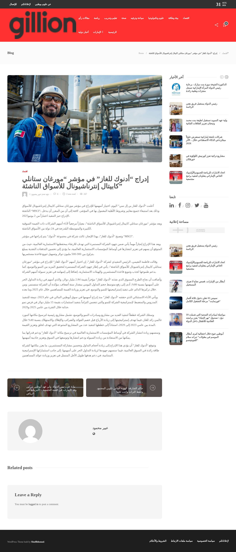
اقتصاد (186, 18)
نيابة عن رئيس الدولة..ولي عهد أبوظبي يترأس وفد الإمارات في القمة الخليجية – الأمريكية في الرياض (51, 390)
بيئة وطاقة (173, 18)
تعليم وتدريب (110, 18)
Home (141, 53)
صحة (124, 18)
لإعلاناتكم (26, 4)
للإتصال (13, 4)
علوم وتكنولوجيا (156, 18)
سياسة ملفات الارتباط (182, 540)
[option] (199, 133)
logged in (33, 504)
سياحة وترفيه (137, 18)
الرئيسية (112, 32)
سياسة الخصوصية (206, 540)
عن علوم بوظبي (43, 4)
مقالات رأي (83, 18)
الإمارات (97, 32)
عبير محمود (36, 194)
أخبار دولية (83, 32)
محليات (29, 382)
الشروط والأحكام (158, 540)
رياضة (97, 18)
